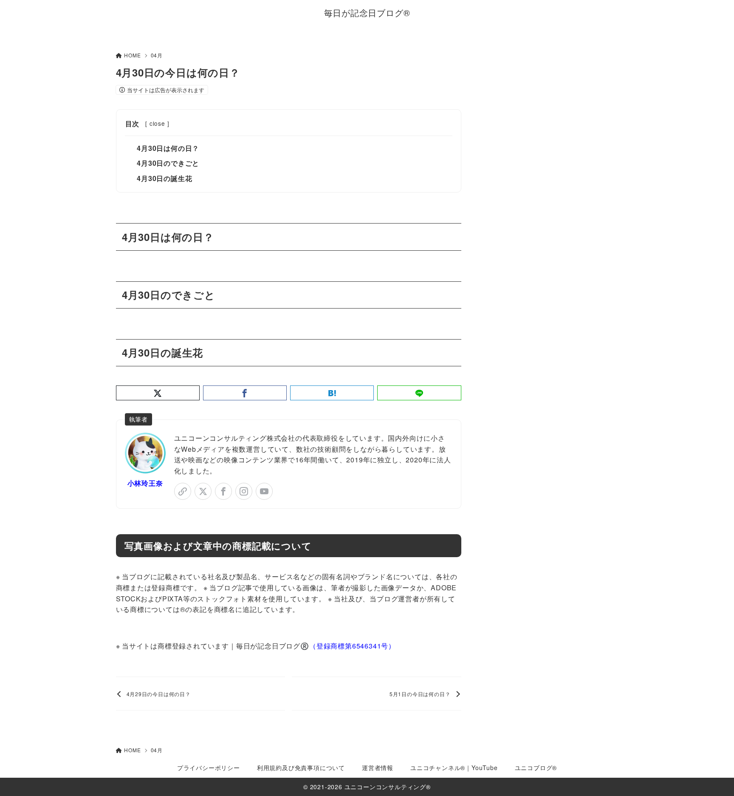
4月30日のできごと (168, 163)
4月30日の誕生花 (164, 178)
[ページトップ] (715, 777)
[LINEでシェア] (419, 392)
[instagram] (243, 491)
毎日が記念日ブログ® (367, 12)
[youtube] (264, 491)
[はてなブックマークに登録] (332, 392)
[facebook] (223, 491)
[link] (182, 491)
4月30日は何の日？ (168, 148)
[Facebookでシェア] (245, 392)
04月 (157, 55)
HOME (132, 55)
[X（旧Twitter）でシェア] (158, 392)
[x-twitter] (203, 491)
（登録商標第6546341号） (352, 646)
